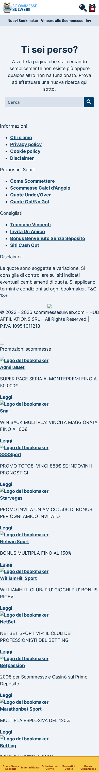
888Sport (10, 454)
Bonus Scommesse (88, 767)
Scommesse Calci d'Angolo (40, 188)
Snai (5, 411)
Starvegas (11, 498)
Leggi (6, 397)
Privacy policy (26, 144)
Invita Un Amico (27, 231)
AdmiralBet (12, 367)
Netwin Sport (14, 541)
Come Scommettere (32, 181)
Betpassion (12, 665)
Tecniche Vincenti (30, 224)
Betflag (8, 745)
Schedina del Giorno (50, 767)
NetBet (7, 621)
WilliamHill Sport (18, 578)
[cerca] (82, 7)
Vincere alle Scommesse (62, 20)
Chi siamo (21, 137)
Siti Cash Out (24, 245)
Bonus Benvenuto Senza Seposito (47, 238)
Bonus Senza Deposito (11, 767)
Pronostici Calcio (68, 767)
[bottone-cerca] (89, 102)
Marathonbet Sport (21, 709)
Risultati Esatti (30, 767)
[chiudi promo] (2, 343)
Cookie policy (25, 151)
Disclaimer (22, 158)
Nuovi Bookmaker (23, 20)
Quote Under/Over (30, 194)
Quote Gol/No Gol (29, 201)
